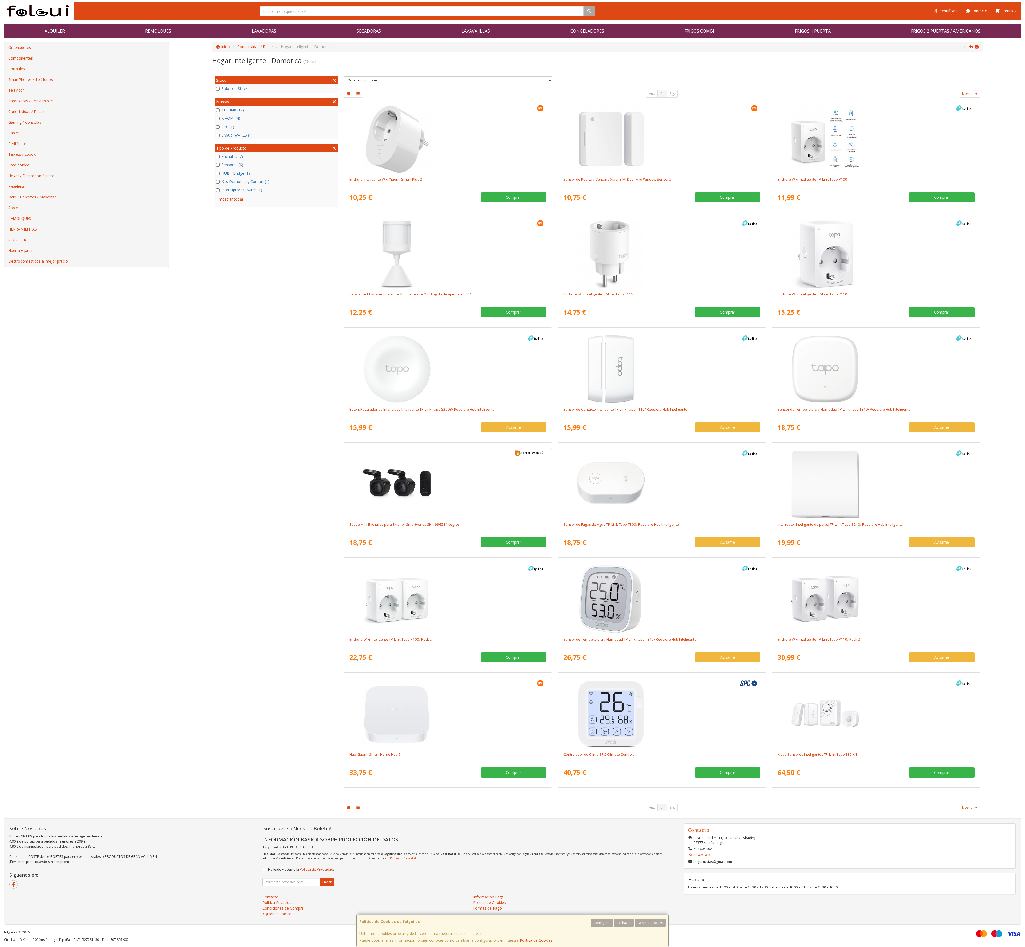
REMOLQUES (158, 31)
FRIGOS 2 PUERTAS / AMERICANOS (945, 31)
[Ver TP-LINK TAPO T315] (662, 599)
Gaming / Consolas (24, 122)
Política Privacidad (278, 902)
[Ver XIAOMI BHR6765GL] (447, 714)
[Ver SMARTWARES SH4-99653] (447, 484)
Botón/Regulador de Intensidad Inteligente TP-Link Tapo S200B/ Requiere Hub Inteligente (422, 409)
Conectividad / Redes (26, 111)
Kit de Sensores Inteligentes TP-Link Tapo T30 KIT (817, 754)
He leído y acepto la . (301, 869)
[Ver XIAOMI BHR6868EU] (447, 139)
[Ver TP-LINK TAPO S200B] (447, 369)
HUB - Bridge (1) (236, 173)
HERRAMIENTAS (22, 229)
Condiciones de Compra (283, 908)
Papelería (16, 186)
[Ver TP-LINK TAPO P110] (876, 254)
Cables (14, 132)
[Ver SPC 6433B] (662, 714)
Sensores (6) (232, 164)
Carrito (1007, 10)
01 (662, 93)
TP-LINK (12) (233, 109)
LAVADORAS (264, 31)
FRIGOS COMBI (699, 31)
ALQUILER (55, 31)
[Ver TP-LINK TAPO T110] (662, 369)
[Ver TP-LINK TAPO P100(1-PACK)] (876, 139)
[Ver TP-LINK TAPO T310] (876, 369)
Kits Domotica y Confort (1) (245, 181)
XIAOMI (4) (231, 118)
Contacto (978, 10)
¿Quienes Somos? (277, 913)
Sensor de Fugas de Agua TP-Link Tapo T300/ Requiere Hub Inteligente (621, 524)
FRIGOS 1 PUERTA (813, 31)
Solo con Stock (234, 88)
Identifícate (947, 10)
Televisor (16, 90)
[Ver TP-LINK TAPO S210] (876, 484)
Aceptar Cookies (650, 923)
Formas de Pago (487, 908)
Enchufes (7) (232, 156)
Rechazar (624, 923)
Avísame (513, 427)
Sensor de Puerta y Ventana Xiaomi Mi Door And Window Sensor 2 (617, 179)
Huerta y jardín (21, 250)
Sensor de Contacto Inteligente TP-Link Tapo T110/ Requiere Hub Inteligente (625, 409)
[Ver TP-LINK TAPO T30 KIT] (876, 714)
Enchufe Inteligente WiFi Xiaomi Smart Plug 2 (385, 179)
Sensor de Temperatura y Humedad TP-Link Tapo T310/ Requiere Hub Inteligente (844, 409)
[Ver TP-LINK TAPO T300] (662, 484)
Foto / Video (19, 164)
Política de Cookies (536, 940)
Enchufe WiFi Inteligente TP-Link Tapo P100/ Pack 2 (390, 639)
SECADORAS (369, 31)
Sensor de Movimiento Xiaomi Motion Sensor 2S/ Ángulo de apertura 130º (410, 294)
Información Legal (488, 896)
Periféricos (17, 143)
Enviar (327, 882)
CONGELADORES (587, 31)
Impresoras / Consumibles (31, 100)
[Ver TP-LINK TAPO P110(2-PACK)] (876, 599)
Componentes (20, 58)
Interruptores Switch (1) (242, 189)
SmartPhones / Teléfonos (30, 79)
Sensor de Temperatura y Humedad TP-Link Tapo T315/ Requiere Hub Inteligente (629, 639)
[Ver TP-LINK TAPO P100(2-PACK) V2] (447, 599)
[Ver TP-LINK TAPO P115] (662, 254)
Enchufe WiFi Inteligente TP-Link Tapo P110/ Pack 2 (819, 639)
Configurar (602, 923)
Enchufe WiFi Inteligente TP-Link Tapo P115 (598, 294)
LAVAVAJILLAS (476, 31)
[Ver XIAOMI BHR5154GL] (662, 139)
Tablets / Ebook (22, 154)
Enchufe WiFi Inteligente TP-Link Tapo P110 (812, 294)
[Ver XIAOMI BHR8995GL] (447, 254)
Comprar (513, 197)
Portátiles (16, 68)
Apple (13, 207)
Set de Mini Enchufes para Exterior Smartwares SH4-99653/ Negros (404, 524)
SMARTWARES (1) (237, 135)
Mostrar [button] (968, 93)
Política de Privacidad (403, 858)
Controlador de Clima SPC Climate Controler (599, 754)
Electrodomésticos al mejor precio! (38, 261)
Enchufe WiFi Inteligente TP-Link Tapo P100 (812, 179)
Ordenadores (19, 47)
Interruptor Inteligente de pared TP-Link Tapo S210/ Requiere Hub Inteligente (840, 524)
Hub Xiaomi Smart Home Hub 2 (375, 754)
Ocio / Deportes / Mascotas (32, 197)
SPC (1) (228, 126)
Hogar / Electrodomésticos (31, 175)
